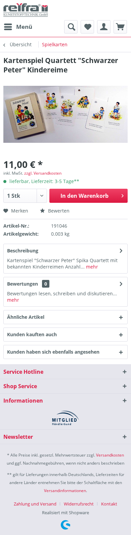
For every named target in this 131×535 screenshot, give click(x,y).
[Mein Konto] (104, 27)
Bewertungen (22, 284)
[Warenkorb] (120, 27)
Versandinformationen (65, 490)
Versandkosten (110, 455)
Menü (24, 27)
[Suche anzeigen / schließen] (71, 27)
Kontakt (109, 504)
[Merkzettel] (87, 27)
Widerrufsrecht (79, 504)
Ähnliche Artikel (25, 317)
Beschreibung (22, 250)
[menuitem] (18, 27)
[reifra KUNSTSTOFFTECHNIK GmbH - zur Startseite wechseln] (25, 10)
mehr (91, 266)
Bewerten (58, 210)
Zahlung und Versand (35, 504)
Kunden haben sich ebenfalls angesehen (53, 352)
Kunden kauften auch (32, 334)
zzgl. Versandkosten (42, 173)
